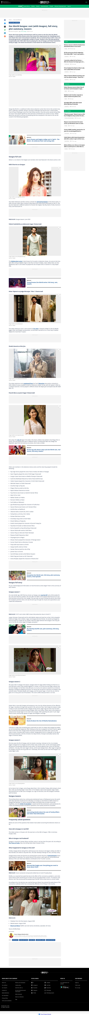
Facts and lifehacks (17, 19)
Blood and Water (15, 926)
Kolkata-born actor (17, 261)
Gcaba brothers (23, 940)
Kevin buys (15, 940)
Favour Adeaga (24, 31)
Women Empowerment (60, 6)
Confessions (67, 64)
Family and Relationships (69, 118)
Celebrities (67, 56)
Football (66, 148)
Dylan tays (32, 940)
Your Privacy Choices (46, 1014)
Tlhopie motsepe (50, 940)
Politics (33, 6)
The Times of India (14, 843)
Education (41, 383)
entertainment (52, 855)
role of (19, 440)
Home (20, 6)
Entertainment (44, 6)
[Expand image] (59, 46)
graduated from (28, 383)
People (51, 6)
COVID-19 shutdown (25, 804)
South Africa (27, 6)
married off (44, 595)
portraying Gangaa (42, 202)
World (37, 6)
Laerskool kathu (40, 940)
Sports (69, 6)
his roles (35, 328)
